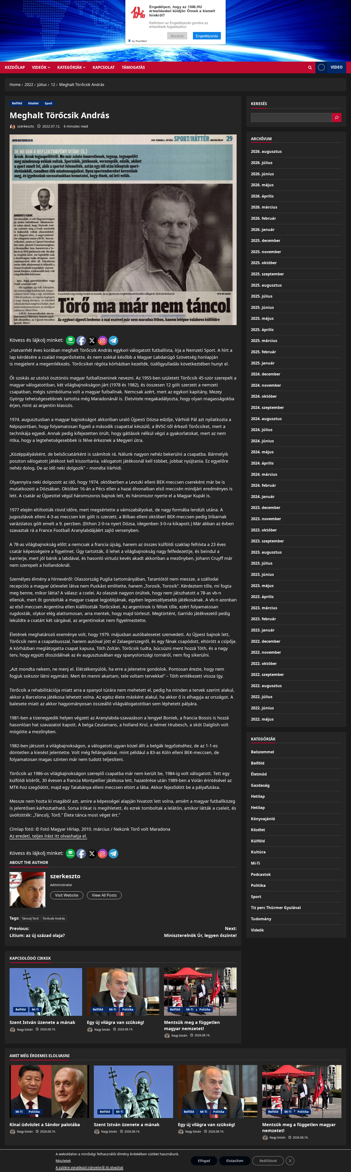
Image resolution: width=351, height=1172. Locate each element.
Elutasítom (234, 1160)
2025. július (261, 296)
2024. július (261, 429)
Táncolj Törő (30, 918)
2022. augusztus (266, 685)
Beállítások (268, 1160)
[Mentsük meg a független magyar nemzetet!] (200, 992)
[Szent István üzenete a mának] (46, 992)
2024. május (262, 452)
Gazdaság (260, 785)
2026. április (262, 196)
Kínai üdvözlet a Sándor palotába (45, 1124)
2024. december (265, 374)
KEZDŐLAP (15, 67)
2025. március (264, 340)
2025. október (264, 262)
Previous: (37, 932)
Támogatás (133, 67)
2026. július (261, 162)
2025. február (263, 351)
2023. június (262, 574)
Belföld (17, 103)
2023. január (263, 630)
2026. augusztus (266, 151)
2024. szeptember (267, 407)
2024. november (266, 385)
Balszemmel (262, 752)
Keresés (259, 103)
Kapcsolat (104, 67)
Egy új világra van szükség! (115, 1022)
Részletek (63, 1160)
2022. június (262, 708)
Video (337, 67)
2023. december (265, 507)
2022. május (262, 719)
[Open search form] (310, 67)
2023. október (264, 530)
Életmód (259, 774)
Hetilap (258, 796)
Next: (200, 932)
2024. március (264, 474)
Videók (39, 67)
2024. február (263, 485)
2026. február (263, 218)
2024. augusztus (266, 418)
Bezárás (177, 35)
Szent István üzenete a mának (42, 1022)
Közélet (33, 103)
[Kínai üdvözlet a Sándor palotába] (49, 1091)
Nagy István (24, 1029)
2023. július (261, 563)
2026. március (264, 207)
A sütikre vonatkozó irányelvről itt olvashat (89, 1167)
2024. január (263, 496)
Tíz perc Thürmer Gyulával (276, 907)
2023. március (264, 607)
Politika (127, 1009)
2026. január (263, 229)
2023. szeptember (267, 541)
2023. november (266, 518)
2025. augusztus (266, 285)
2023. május (262, 585)
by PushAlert (139, 41)
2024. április (262, 463)
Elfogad (204, 1160)
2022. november (266, 652)
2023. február (263, 618)
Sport (48, 103)
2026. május (262, 184)
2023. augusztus (266, 552)
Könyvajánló (263, 818)
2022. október (264, 663)
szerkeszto (25, 126)
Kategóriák (69, 67)
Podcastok (261, 874)
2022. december (265, 641)
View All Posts (104, 895)
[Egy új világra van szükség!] (123, 992)
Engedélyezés (207, 35)
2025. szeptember (267, 274)
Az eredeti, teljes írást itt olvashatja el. (48, 836)
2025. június (262, 307)
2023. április (262, 596)
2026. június (262, 174)
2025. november (266, 251)
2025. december (265, 240)
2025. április (262, 329)
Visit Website (66, 895)
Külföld (258, 841)
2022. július (261, 696)
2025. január (263, 363)
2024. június (262, 441)
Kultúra (258, 852)
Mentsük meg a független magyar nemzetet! (192, 1025)
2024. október (264, 396)
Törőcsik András (54, 918)
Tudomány (261, 918)
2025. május (262, 318)
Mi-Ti (35, 1009)
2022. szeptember (267, 674)
